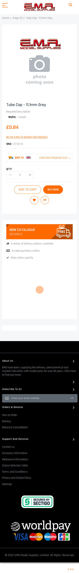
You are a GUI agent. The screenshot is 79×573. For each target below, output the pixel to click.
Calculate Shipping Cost (53, 157)
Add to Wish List (34, 200)
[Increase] (29, 175)
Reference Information (15, 459)
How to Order (9, 415)
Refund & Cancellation (15, 427)
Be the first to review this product (27, 137)
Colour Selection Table (15, 465)
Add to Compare (45, 200)
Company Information (14, 453)
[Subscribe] (72, 398)
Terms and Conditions (15, 471)
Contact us (8, 447)
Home (5, 18)
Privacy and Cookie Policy (16, 478)
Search (70, 5)
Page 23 (17, 18)
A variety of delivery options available (32, 243)
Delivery (6, 421)
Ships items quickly (22, 257)
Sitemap (7, 484)
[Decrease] (10, 175)
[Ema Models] (39, 7)
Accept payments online (26, 250)
